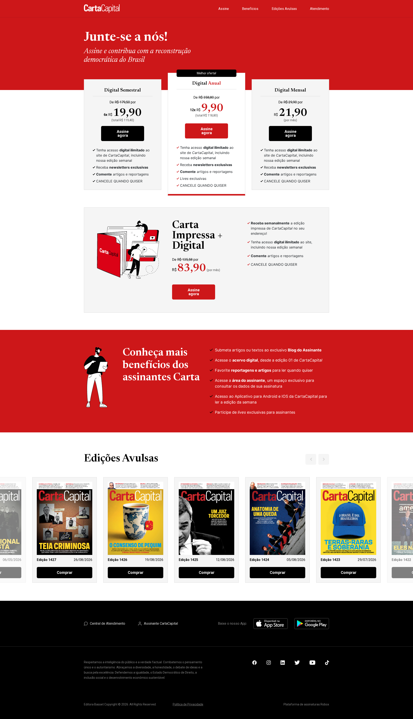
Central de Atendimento (107, 624)
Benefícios (250, 9)
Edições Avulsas (284, 9)
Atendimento (319, 9)
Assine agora (123, 133)
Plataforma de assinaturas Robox (306, 704)
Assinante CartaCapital (161, 624)
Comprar (64, 572)
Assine (223, 9)
